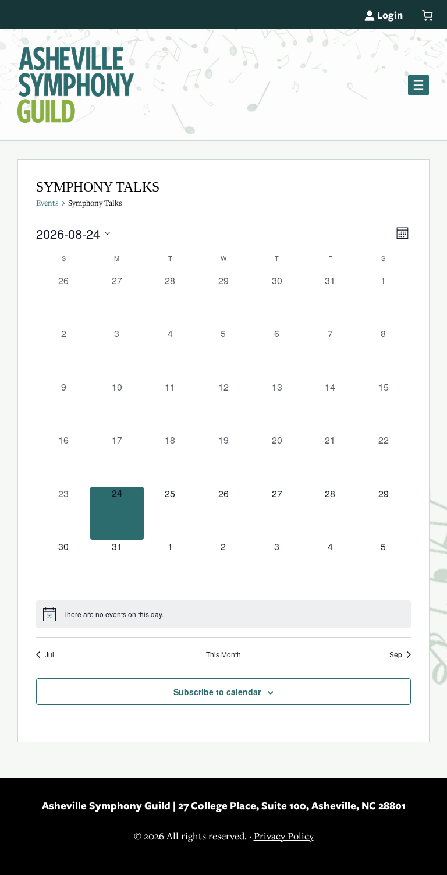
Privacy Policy (284, 836)
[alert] (223, 614)
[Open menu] (418, 85)
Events (47, 203)
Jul (49, 654)
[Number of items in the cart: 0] (427, 15)
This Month (223, 654)
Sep (395, 654)
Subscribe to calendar (217, 691)
